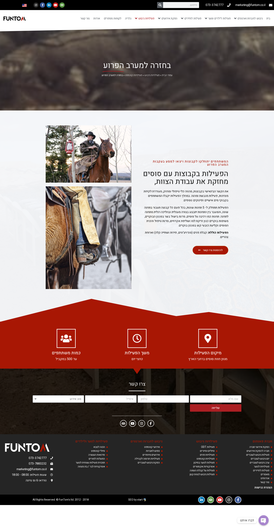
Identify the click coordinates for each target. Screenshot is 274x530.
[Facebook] (150, 423)
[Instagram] (36, 5)
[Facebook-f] (42, 5)
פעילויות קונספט (133, 75)
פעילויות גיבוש (152, 75)
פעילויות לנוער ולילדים (91, 441)
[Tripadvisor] (62, 5)
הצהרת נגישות (263, 487)
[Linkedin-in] (49, 5)
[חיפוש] (160, 5)
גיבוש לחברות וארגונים (146, 441)
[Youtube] (55, 5)
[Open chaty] (264, 520)
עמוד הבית (167, 75)
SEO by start (135, 500)
